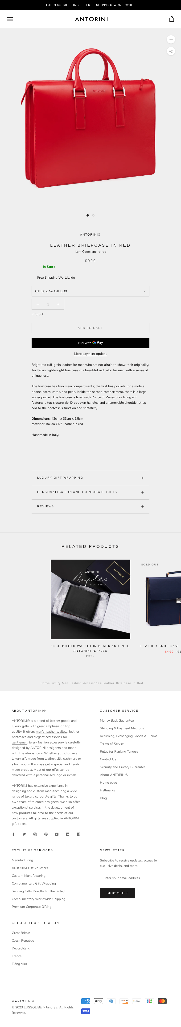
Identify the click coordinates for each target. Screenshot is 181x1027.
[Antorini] (91, 19)
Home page (108, 782)
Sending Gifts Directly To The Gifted (38, 891)
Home (45, 683)
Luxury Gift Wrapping (60, 477)
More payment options (90, 354)
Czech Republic (23, 940)
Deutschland (21, 948)
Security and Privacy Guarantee (122, 767)
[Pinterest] (46, 834)
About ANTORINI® (114, 775)
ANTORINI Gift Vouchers (30, 868)
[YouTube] (56, 834)
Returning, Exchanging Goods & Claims (128, 736)
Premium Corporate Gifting (31, 907)
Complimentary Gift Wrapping (34, 883)
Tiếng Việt (19, 964)
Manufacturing (22, 860)
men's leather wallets (51, 731)
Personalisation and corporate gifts (77, 492)
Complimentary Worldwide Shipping (38, 899)
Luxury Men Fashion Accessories (75, 683)
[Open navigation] (10, 19)
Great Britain (21, 933)
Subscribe (117, 893)
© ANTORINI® (23, 1001)
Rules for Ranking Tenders (119, 751)
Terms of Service (112, 744)
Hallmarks (107, 790)
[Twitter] (24, 834)
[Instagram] (35, 834)
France (16, 956)
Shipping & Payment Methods (122, 728)
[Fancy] (78, 834)
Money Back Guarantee (117, 720)
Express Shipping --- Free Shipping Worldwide (90, 5)
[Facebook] (13, 834)
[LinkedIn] (67, 834)
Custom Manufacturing (28, 875)
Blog (103, 798)
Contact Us (108, 759)
